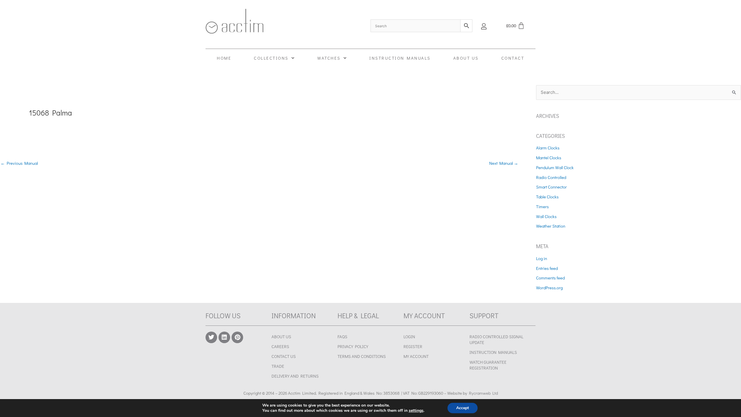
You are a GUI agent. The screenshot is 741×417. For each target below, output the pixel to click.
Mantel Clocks (548, 157)
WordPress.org (549, 287)
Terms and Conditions (362, 356)
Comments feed (550, 278)
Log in (541, 258)
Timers (542, 206)
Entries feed (547, 268)
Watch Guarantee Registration (488, 365)
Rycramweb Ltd (483, 393)
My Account (416, 356)
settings (416, 410)
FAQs (342, 336)
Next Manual (503, 163)
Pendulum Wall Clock (555, 167)
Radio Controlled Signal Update (496, 339)
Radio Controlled (551, 177)
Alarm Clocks (548, 148)
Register (412, 346)
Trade (278, 366)
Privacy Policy (353, 346)
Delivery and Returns (295, 376)
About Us (281, 336)
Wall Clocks (546, 216)
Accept (462, 408)
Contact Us (284, 356)
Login (409, 336)
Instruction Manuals (493, 352)
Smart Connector (551, 187)
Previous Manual (19, 163)
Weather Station (550, 226)
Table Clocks (547, 197)
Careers (280, 346)
